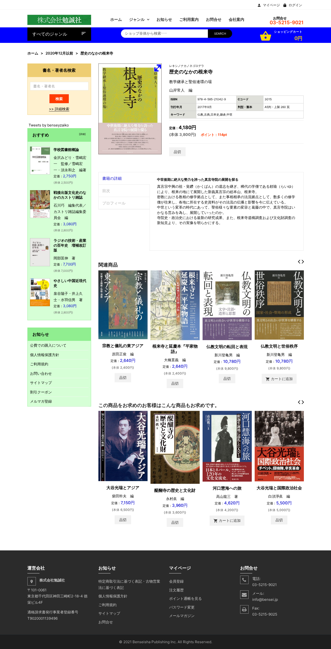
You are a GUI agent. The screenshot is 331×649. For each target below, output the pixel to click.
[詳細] (82, 134)
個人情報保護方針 (44, 354)
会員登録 (176, 581)
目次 (106, 190)
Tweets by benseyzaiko (49, 125)
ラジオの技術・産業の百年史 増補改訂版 (70, 245)
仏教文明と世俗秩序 (279, 346)
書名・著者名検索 (59, 70)
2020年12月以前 (59, 53)
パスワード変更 (182, 607)
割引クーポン (41, 392)
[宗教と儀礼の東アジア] (123, 304)
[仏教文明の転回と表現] (227, 305)
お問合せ (105, 622)
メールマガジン (182, 615)
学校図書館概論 (66, 149)
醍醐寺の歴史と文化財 (175, 490)
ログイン (295, 5)
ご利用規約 (39, 364)
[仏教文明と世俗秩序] (279, 304)
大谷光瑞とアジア (122, 487)
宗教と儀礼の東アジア (122, 345)
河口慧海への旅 (227, 488)
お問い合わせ (41, 373)
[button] (157, 68)
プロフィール (114, 203)
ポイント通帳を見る (185, 598)
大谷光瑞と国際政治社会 (279, 487)
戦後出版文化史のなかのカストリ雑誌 (70, 195)
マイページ (271, 5)
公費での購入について (48, 345)
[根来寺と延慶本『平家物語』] (175, 305)
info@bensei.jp (265, 599)
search (220, 33)
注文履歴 (176, 590)
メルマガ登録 (41, 401)
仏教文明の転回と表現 (227, 346)
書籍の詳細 (112, 178)
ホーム (32, 53)
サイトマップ (41, 382)
